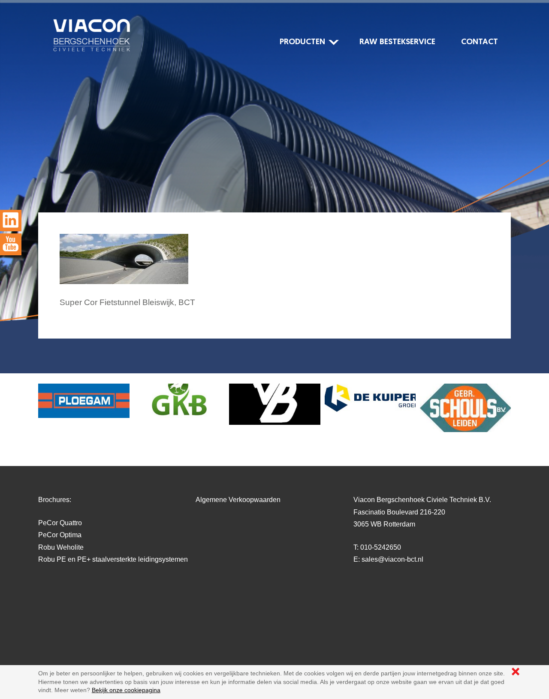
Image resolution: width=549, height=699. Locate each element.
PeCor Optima (59, 535)
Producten (302, 42)
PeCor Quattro (60, 523)
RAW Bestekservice (397, 42)
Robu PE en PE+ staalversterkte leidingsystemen (113, 559)
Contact (479, 42)
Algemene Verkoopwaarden (238, 499)
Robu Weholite (61, 547)
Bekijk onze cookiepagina (126, 690)
